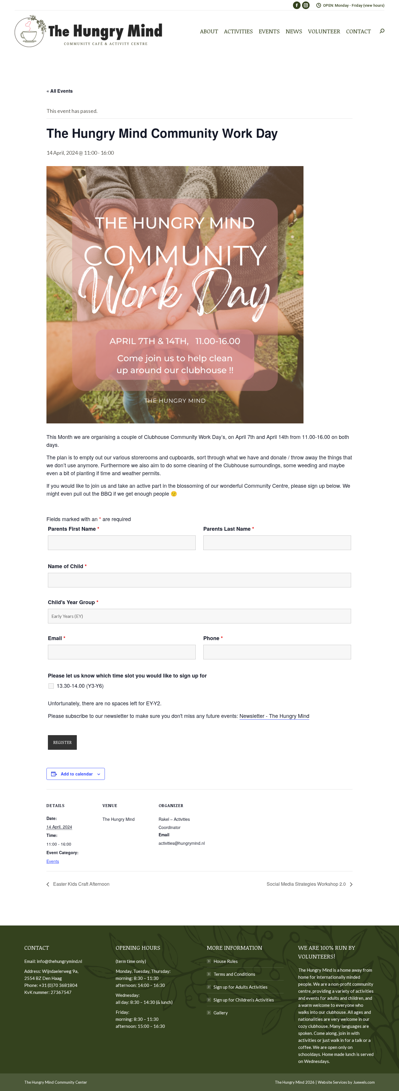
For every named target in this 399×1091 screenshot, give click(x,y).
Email (56, 638)
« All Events (59, 90)
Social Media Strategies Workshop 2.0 (307, 883)
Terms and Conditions (234, 974)
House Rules (226, 961)
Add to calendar (77, 774)
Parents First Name (73, 528)
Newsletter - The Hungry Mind (274, 715)
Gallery (221, 1012)
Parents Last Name (228, 528)
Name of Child (67, 566)
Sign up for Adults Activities (241, 987)
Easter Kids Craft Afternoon (81, 883)
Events (52, 861)
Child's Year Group (73, 602)
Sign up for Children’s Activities (244, 999)
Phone (213, 638)
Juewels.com (364, 1082)
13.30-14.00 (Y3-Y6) (80, 685)
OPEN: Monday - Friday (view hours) (353, 5)
